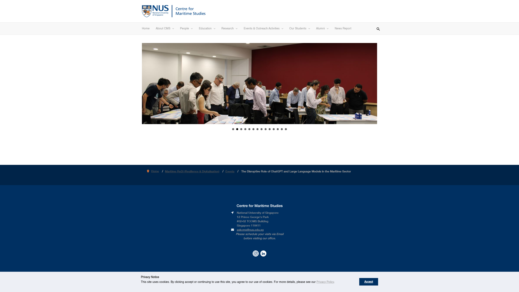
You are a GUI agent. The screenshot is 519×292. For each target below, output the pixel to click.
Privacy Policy (325, 282)
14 (286, 129)
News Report (343, 28)
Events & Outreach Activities (262, 28)
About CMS (163, 28)
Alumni (320, 28)
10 (270, 129)
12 (278, 129)
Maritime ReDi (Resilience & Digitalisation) (192, 171)
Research (227, 28)
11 (274, 129)
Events (229, 171)
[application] (172, 29)
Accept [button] (368, 281)
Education (205, 28)
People (184, 28)
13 (282, 129)
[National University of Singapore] (155, 11)
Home (146, 28)
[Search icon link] (378, 28)
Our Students (297, 28)
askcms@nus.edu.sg (250, 229)
